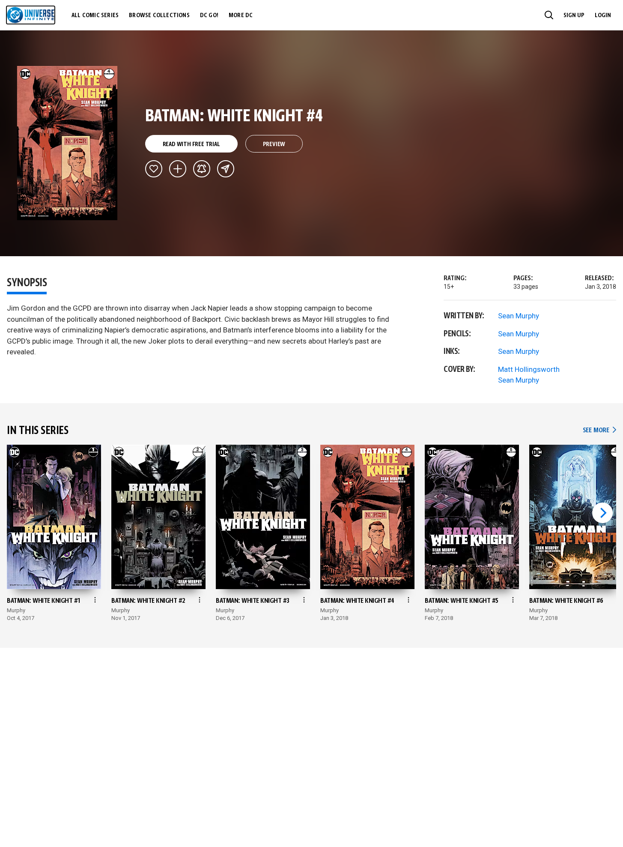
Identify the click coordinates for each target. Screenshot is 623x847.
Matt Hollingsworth (529, 369)
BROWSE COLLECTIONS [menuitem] (159, 15)
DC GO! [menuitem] (209, 15)
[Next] (602, 513)
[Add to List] (177, 168)
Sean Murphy (518, 315)
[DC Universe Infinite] (30, 15)
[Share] (225, 168)
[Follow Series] (201, 168)
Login (603, 15)
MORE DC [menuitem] (241, 15)
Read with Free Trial (191, 144)
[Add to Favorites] (153, 168)
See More (599, 430)
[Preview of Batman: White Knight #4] (67, 143)
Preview (274, 144)
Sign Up (573, 15)
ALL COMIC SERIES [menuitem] (95, 15)
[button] (549, 15)
